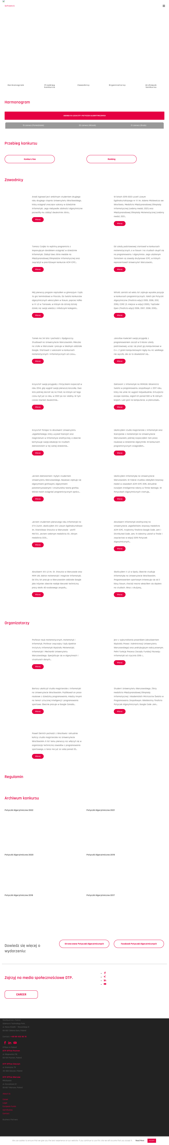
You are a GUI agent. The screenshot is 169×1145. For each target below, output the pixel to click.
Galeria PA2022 (11, 839)
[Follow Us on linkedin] (9, 1043)
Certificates (8, 1110)
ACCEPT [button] (151, 1141)
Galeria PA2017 (92, 924)
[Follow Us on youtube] (15, 1043)
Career (5, 1099)
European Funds (9, 1106)
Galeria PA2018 (11, 924)
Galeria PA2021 (92, 839)
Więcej (38, 219)
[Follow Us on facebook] (5, 1043)
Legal (5, 1103)
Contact (6, 1113)
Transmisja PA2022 (27, 839)
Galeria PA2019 (92, 883)
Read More (140, 1140)
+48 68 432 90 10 (18, 1036)
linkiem (81, 783)
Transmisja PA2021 (108, 839)
